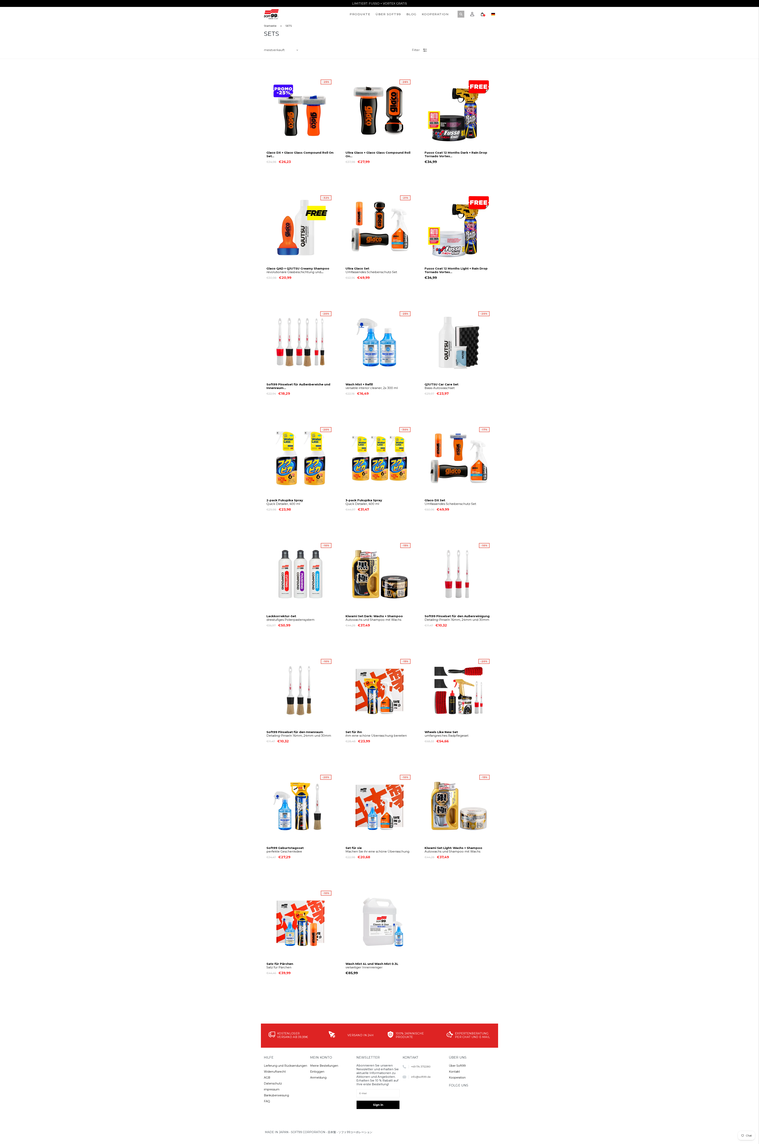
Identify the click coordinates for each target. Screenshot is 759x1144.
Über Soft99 (457, 1065)
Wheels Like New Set (446, 733)
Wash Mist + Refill (372, 386)
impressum (271, 1089)
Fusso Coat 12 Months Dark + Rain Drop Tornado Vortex (456, 154)
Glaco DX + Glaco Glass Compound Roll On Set (299, 154)
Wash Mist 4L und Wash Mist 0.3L (372, 965)
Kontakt (454, 1071)
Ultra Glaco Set (371, 270)
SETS (288, 25)
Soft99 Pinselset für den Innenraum (298, 733)
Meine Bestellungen (324, 1065)
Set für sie (377, 849)
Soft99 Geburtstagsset (285, 849)
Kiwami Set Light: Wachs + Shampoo (453, 849)
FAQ (267, 1101)
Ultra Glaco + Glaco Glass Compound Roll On (379, 154)
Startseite (270, 25)
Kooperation (457, 1077)
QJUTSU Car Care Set (441, 386)
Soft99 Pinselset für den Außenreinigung (457, 618)
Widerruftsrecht (275, 1071)
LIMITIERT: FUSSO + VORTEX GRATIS (379, 3)
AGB (267, 1077)
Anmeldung (318, 1077)
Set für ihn (376, 733)
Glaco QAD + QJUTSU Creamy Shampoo (297, 270)
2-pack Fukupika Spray (284, 502)
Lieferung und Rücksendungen (285, 1065)
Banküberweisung (276, 1095)
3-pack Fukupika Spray (364, 502)
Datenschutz (273, 1083)
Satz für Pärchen (279, 965)
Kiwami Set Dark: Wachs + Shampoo (374, 618)
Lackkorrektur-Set (290, 618)
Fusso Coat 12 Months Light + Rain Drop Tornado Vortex (456, 270)
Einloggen (317, 1071)
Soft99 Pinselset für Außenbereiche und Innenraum (298, 386)
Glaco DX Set (450, 502)
